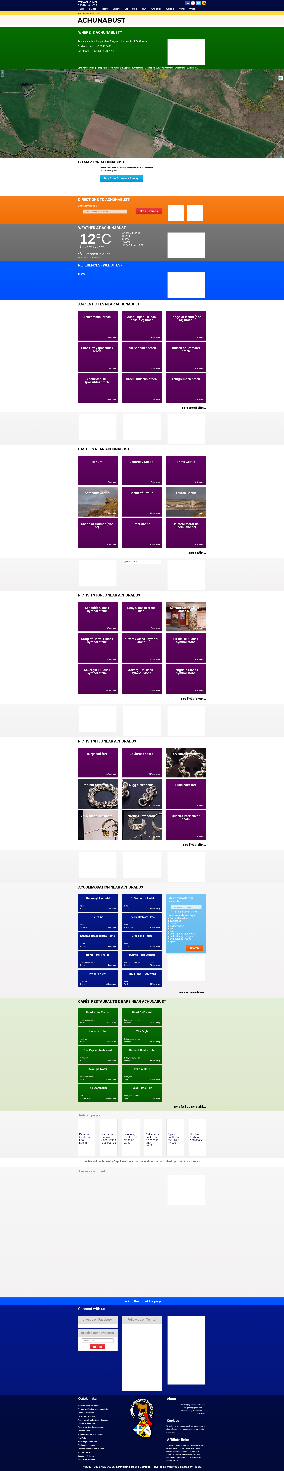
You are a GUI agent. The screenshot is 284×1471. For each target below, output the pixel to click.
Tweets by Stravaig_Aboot (132, 1325)
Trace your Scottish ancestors (91, 1427)
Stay (144, 9)
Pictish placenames (86, 1445)
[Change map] (281, 78)
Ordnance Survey (154, 68)
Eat (126, 9)
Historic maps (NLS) (115, 68)
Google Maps (97, 68)
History (104, 9)
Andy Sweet (107, 1467)
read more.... (201, 1413)
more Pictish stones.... (193, 698)
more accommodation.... (192, 992)
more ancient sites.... (194, 407)
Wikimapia (192, 68)
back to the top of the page (142, 1301)
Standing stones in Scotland (90, 1434)
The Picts (82, 1438)
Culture (116, 9)
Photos (182, 9)
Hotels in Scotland (86, 1413)
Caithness (141, 41)
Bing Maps (83, 68)
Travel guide (155, 9)
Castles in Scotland (86, 1423)
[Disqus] (120, 1206)
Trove (81, 273)
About (171, 1399)
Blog (82, 9)
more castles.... (197, 552)
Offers (192, 9)
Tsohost (197, 1467)
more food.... (181, 1106)
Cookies (173, 1420)
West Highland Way (86, 1459)
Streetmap (180, 68)
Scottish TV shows (86, 1456)
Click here (198, 1429)
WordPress (173, 1467)
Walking (170, 9)
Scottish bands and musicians (91, 1449)
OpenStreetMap (135, 68)
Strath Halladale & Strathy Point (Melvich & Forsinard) (127, 168)
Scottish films (84, 1452)
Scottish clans (84, 1431)
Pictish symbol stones (87, 1441)
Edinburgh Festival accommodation (93, 1409)
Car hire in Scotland (86, 1416)
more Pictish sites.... (194, 844)
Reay (113, 41)
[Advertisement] (185, 429)
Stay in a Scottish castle (88, 1405)
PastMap (168, 68)
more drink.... (198, 1106)
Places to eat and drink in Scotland (93, 1420)
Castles (92, 9)
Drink (134, 9)
